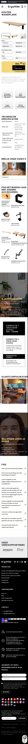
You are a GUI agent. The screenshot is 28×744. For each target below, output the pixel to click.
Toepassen (21, 718)
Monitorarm (5, 257)
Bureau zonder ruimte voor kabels (10, 575)
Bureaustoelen (5, 578)
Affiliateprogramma (6, 731)
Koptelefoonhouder (17, 205)
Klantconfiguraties (6, 598)
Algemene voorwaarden (19, 731)
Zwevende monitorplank (6, 238)
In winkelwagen (18, 67)
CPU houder (15, 223)
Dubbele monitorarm (18, 261)
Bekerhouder (5, 219)
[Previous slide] (3, 36)
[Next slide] (25, 36)
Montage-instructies (7, 600)
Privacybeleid (14, 732)
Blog (2, 595)
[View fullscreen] (26, 380)
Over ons (3, 593)
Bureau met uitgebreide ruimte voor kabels (13, 570)
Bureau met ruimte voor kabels (10, 573)
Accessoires (4, 580)
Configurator (5, 582)
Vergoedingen (5, 732)
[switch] (24, 742)
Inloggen (6, 692)
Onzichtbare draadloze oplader (5, 202)
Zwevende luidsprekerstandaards (19, 242)
